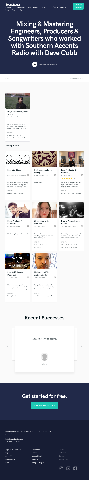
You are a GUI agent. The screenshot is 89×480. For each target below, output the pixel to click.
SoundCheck (53, 7)
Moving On (10, 296)
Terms (61, 450)
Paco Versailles (76, 194)
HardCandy (21, 194)
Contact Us (63, 459)
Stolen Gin (64, 194)
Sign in (22, 10)
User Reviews (10, 459)
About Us (8, 456)
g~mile (50, 296)
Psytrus (9, 194)
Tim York (18, 135)
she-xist (36, 296)
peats (45, 245)
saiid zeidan (37, 247)
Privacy (62, 456)
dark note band (38, 245)
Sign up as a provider (13, 450)
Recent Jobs (20, 7)
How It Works (33, 7)
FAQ (7, 463)
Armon (15, 194)
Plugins (63, 7)
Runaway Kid (11, 135)
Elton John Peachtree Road (69, 245)
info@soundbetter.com (14, 439)
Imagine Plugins (11, 10)
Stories (17, 296)
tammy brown (44, 296)
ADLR (69, 194)
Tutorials (62, 453)
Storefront (36, 450)
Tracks (43, 7)
